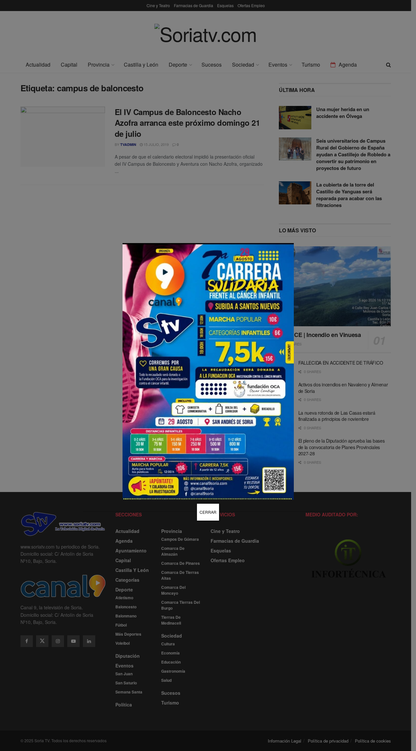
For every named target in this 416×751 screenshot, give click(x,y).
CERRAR (208, 512)
